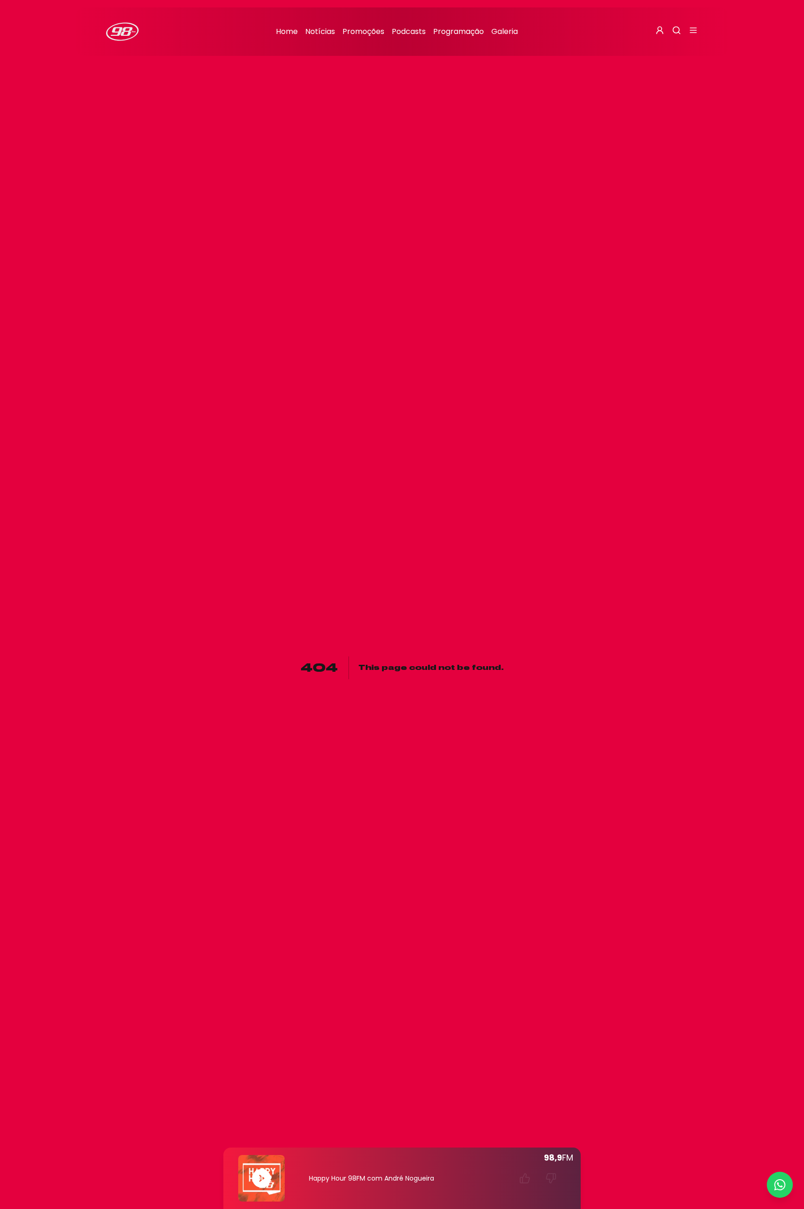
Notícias (320, 31)
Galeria (504, 31)
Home (287, 31)
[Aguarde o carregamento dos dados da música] (524, 1178)
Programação (458, 31)
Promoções (363, 31)
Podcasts (409, 31)
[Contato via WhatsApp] (780, 1185)
